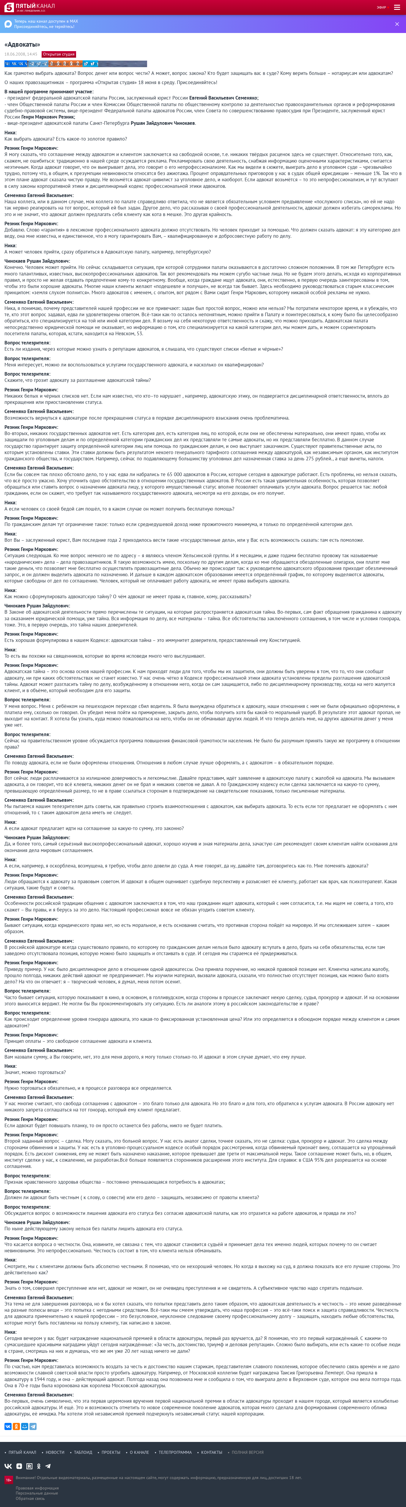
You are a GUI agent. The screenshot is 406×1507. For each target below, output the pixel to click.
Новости (55, 1452)
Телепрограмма (175, 1452)
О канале (139, 1452)
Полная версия (248, 1452)
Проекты (111, 1452)
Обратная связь (30, 1498)
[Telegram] (33, 1426)
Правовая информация (37, 1488)
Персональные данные (37, 1493)
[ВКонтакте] (8, 1426)
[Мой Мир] (24, 1426)
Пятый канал (22, 1452)
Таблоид (83, 1452)
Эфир (381, 7)
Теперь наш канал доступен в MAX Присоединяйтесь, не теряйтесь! (46, 23)
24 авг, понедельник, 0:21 (31, 10)
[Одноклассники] (16, 1426)
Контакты (211, 1452)
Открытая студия (59, 54)
